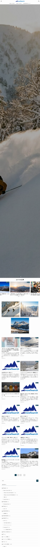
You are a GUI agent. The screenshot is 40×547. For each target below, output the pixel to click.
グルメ (5, 541)
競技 (5, 497)
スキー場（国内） (7, 544)
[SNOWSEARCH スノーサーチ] (20, 1)
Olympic (5, 488)
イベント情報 (6, 536)
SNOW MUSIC (6, 515)
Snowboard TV (6, 527)
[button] (19, 296)
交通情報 (5, 513)
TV (4, 534)
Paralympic (5, 501)
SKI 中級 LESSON (7, 522)
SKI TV (5, 520)
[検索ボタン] (39, 1)
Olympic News (6, 499)
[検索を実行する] (37, 481)
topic (5, 508)
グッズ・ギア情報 (7, 539)
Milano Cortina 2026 (7, 490)
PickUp (5, 506)
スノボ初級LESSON (8, 529)
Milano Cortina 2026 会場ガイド (10, 492)
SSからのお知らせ (7, 531)
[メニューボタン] (1, 1)
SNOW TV (5, 518)
